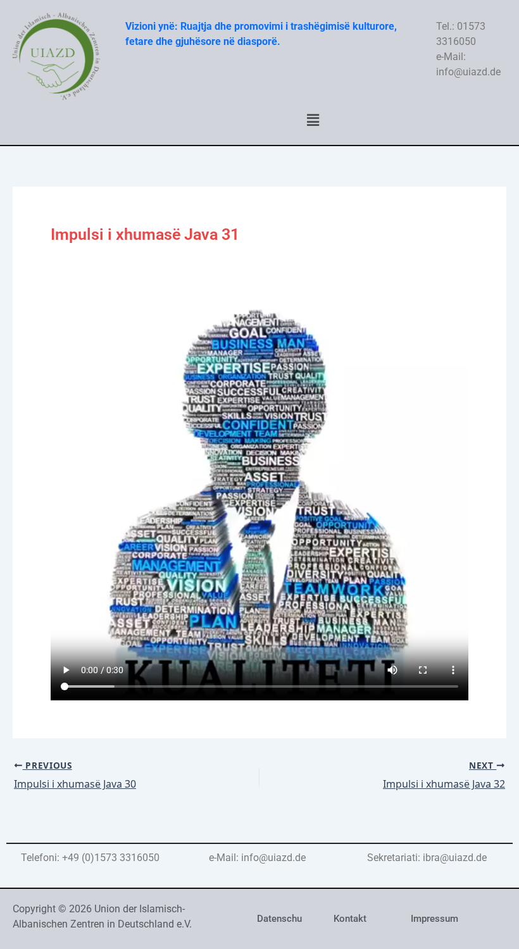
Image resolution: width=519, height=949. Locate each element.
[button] (312, 120)
